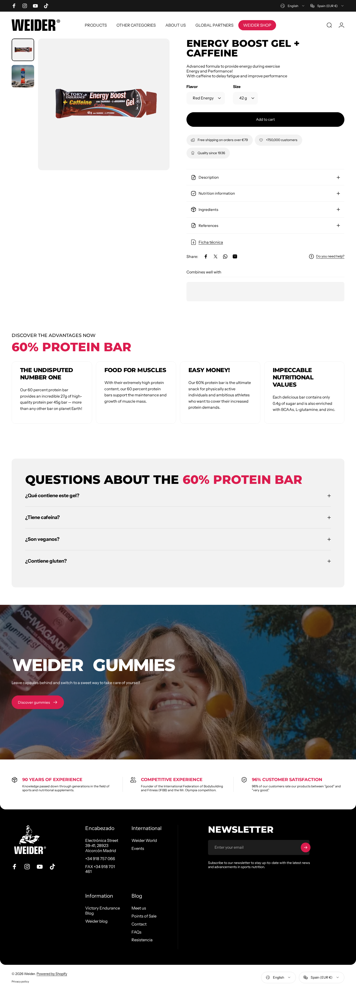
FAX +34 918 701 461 (100, 869)
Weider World (144, 840)
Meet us (139, 908)
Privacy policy (20, 981)
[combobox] (292, 6)
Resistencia (142, 939)
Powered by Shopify (52, 974)
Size (236, 86)
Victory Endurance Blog (102, 911)
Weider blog (96, 921)
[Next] (157, 113)
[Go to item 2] (23, 76)
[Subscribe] (305, 847)
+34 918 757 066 (100, 858)
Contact (139, 924)
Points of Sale (144, 916)
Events (138, 848)
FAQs (136, 932)
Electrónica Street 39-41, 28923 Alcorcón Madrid (101, 845)
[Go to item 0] (23, 50)
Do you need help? (330, 256)
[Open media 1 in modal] (104, 104)
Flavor (192, 86)
